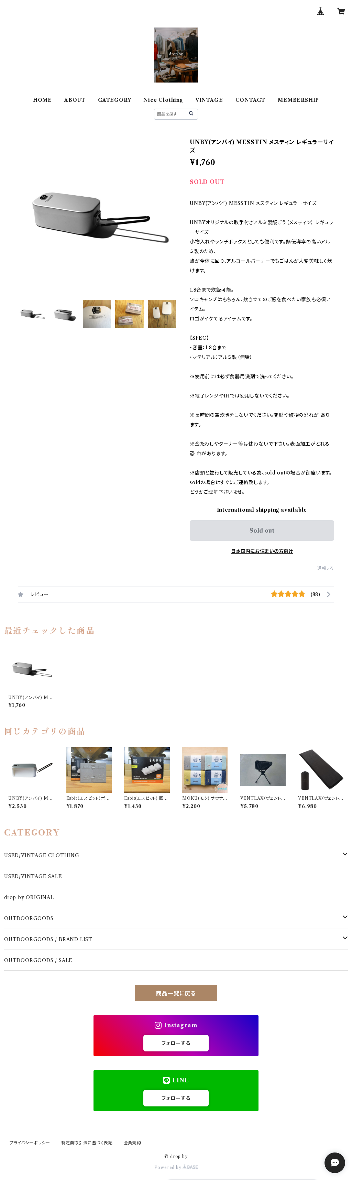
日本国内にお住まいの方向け (262, 551)
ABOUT (75, 100)
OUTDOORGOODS (29, 918)
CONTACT (250, 100)
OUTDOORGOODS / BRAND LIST (48, 939)
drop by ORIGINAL (29, 897)
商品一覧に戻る (176, 993)
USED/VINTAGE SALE (33, 876)
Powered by (168, 1167)
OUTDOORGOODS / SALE (38, 960)
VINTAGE (209, 100)
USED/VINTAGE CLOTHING (41, 855)
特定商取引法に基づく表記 (87, 1142)
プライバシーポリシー (30, 1142)
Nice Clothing (163, 100)
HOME (42, 100)
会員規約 (132, 1142)
